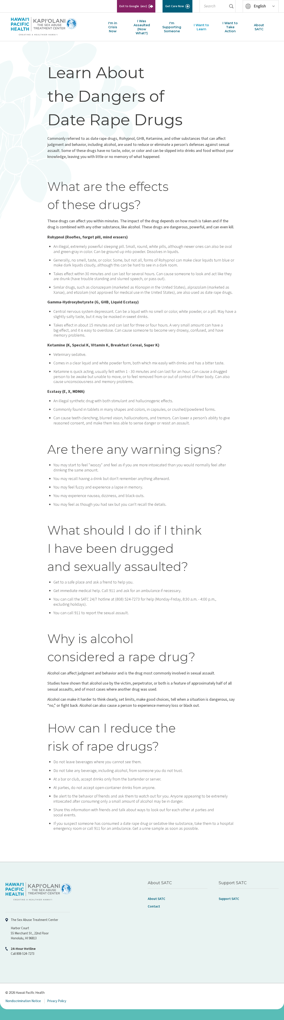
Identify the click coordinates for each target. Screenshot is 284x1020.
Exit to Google (133, 6)
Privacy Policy (56, 1001)
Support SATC (229, 899)
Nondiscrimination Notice (23, 1001)
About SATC (156, 899)
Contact (154, 906)
